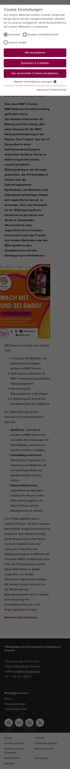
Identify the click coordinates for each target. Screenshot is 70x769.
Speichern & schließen (35, 63)
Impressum (43, 89)
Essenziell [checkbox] (14, 34)
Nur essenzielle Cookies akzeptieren (35, 73)
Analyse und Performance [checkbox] (43, 34)
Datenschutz (58, 89)
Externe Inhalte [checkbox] (17, 42)
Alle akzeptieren (35, 52)
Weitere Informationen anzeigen (33, 81)
